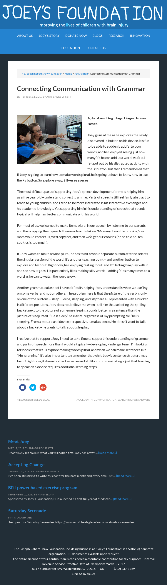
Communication (105, 399)
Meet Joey (18, 441)
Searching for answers (134, 399)
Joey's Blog (42, 399)
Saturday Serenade (27, 510)
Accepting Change (26, 464)
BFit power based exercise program (42, 487)
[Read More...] (107, 453)
